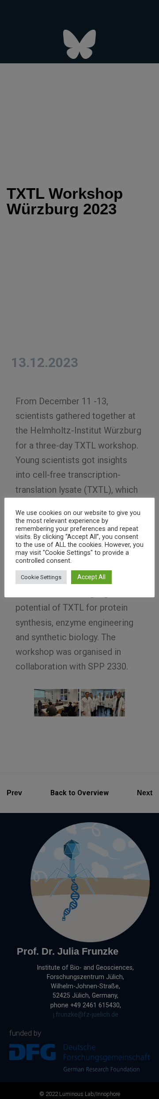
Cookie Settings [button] (41, 577)
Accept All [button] (91, 576)
